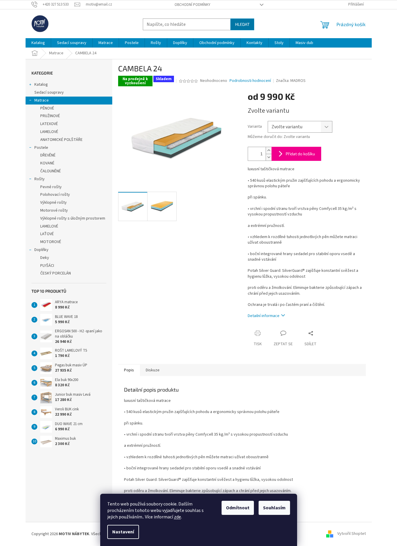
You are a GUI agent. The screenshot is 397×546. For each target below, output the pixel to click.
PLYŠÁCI (47, 266)
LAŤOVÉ (47, 234)
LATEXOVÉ (49, 124)
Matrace (41, 100)
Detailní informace (263, 316)
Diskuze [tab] (153, 370)
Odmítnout (237, 508)
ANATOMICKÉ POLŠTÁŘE (61, 140)
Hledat (242, 24)
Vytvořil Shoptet (351, 534)
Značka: (291, 81)
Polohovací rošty (55, 195)
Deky (44, 258)
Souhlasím (274, 508)
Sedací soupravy (49, 92)
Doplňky (41, 250)
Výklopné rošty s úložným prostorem (72, 218)
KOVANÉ (47, 163)
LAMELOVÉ (49, 132)
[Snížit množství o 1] (269, 157)
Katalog (41, 84)
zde (177, 517)
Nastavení (123, 532)
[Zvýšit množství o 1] (269, 150)
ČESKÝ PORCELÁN (55, 273)
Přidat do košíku (300, 153)
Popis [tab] (129, 370)
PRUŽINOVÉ (50, 116)
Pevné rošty (51, 187)
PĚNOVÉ (47, 108)
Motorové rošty (54, 210)
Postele (41, 148)
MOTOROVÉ (50, 242)
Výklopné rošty (53, 202)
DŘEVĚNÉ (48, 155)
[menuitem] (38, 43)
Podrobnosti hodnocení (250, 81)
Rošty (39, 179)
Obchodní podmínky (192, 4)
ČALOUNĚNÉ (50, 171)
